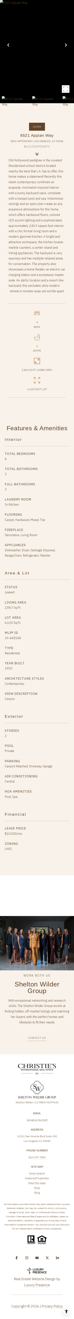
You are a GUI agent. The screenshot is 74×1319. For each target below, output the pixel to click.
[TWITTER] (47, 1258)
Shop (37, 1187)
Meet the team (37, 1183)
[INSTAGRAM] (27, 1258)
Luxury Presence (37, 1285)
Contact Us (37, 1037)
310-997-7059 (37, 1157)
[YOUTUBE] (37, 1258)
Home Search (37, 1173)
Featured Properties (37, 1178)
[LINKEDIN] (57, 1258)
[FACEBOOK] (16, 1258)
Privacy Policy (52, 1306)
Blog (37, 1192)
